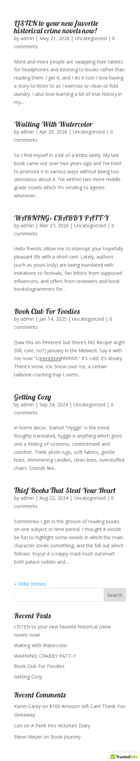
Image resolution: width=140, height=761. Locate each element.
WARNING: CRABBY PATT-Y (61, 218)
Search (114, 595)
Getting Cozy (32, 397)
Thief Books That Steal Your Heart (65, 490)
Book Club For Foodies (47, 311)
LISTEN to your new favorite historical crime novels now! (56, 26)
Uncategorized (91, 38)
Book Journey (66, 736)
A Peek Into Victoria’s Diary (60, 725)
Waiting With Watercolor (53, 124)
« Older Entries (30, 584)
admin (27, 38)
